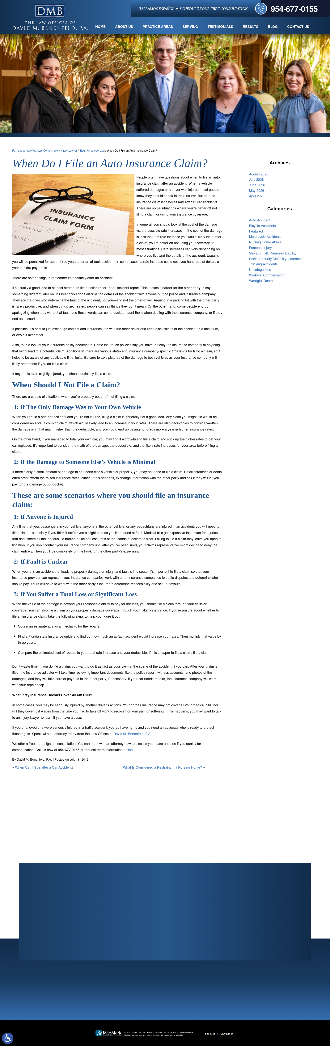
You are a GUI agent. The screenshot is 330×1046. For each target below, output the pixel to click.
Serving (190, 26)
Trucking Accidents (263, 263)
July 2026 (256, 179)
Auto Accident (259, 219)
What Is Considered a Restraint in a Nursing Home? (162, 767)
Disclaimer (226, 1033)
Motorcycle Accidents (265, 236)
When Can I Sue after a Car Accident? (44, 767)
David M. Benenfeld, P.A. (132, 733)
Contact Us (298, 26)
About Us (124, 26)
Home (100, 26)
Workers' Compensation (267, 274)
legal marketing (153, 1035)
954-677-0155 (294, 8)
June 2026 (257, 184)
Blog (273, 26)
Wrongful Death (261, 280)
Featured (256, 231)
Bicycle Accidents (262, 225)
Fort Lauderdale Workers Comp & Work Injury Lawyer (44, 150)
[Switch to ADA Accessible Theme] (7, 1038)
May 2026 (256, 190)
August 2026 (258, 173)
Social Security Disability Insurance (275, 258)
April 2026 (256, 195)
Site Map (210, 1033)
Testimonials (220, 26)
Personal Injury (260, 247)
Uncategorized (96, 150)
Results (250, 26)
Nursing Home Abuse (265, 241)
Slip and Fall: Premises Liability (272, 252)
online (128, 749)
